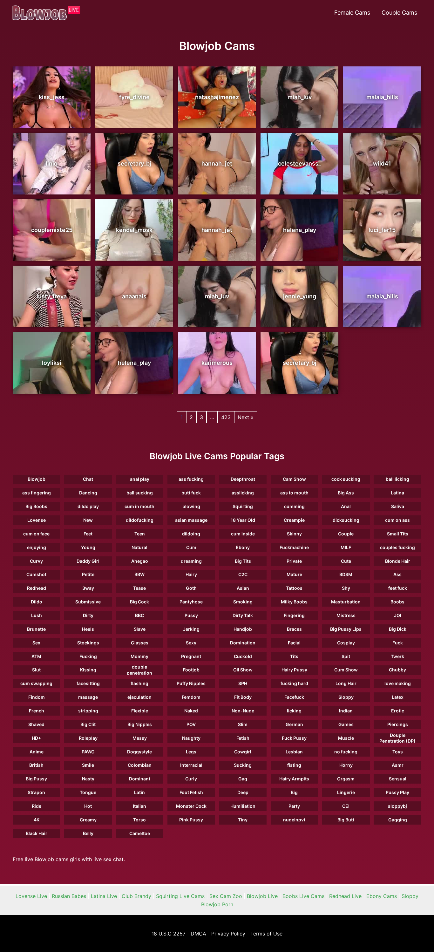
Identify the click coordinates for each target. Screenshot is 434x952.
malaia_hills (382, 97)
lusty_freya (52, 296)
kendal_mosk (134, 230)
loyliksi (51, 362)
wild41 (382, 163)
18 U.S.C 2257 (169, 933)
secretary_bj (134, 163)
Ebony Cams (381, 896)
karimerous (217, 362)
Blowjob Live (262, 896)
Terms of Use (266, 933)
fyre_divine (134, 97)
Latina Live (104, 896)
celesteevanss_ (299, 163)
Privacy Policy (228, 933)
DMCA (198, 933)
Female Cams (352, 12)
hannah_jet (216, 163)
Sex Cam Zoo (225, 896)
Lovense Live (31, 896)
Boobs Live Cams (303, 896)
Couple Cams (399, 12)
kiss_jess (51, 97)
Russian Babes (69, 896)
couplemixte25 (51, 230)
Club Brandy (136, 896)
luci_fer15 (382, 230)
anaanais (134, 296)
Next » (246, 417)
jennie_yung (299, 296)
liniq (52, 163)
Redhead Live (345, 896)
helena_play (299, 230)
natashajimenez (217, 97)
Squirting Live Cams (180, 896)
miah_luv (300, 97)
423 (226, 417)
